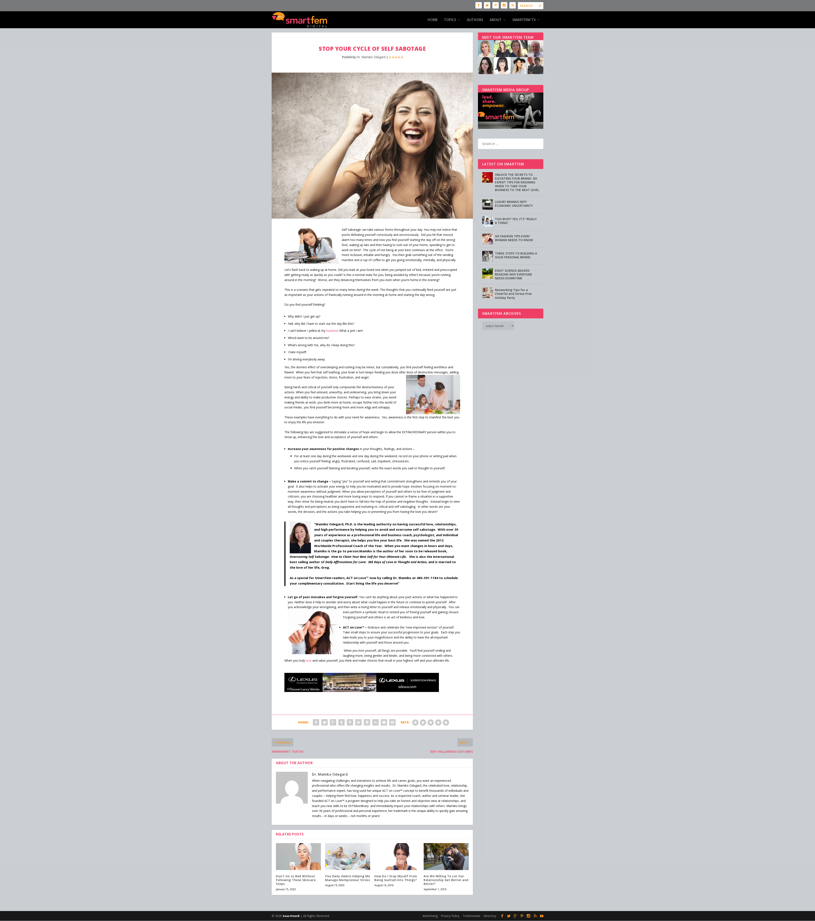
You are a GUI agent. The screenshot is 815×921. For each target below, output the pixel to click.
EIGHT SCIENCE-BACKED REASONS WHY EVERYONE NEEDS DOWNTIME (513, 274)
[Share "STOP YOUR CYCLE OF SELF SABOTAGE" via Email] (384, 722)
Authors (475, 20)
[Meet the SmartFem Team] (511, 73)
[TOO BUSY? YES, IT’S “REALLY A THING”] (487, 222)
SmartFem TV (524, 20)
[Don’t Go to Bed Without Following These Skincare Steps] (298, 856)
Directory (489, 916)
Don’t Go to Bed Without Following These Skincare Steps (296, 880)
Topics (450, 20)
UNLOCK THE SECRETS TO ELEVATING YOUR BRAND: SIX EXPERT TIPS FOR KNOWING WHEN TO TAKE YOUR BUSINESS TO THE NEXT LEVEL (517, 182)
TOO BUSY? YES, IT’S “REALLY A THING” (516, 221)
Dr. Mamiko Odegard (371, 57)
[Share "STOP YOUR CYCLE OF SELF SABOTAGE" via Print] (392, 722)
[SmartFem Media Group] (511, 128)
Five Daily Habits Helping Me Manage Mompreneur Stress (347, 878)
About (496, 20)
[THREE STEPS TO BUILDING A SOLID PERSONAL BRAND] (487, 256)
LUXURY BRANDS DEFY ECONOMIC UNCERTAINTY (514, 204)
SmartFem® (291, 916)
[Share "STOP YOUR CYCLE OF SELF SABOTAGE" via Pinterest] (350, 722)
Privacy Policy (450, 916)
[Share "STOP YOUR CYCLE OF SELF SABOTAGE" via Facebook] (316, 722)
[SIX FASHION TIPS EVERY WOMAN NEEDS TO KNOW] (487, 239)
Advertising (430, 916)
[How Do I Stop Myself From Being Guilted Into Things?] (396, 856)
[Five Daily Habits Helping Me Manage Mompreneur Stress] (347, 856)
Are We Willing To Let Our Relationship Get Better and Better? (446, 880)
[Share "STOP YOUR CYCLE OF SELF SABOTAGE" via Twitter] (324, 722)
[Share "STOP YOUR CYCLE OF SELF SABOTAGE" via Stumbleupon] (375, 722)
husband (332, 331)
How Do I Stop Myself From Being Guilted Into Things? (395, 878)
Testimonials (471, 916)
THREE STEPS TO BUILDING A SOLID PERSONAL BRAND (516, 255)
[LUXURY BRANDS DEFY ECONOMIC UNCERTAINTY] (487, 204)
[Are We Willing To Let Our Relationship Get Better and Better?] (446, 856)
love (309, 660)
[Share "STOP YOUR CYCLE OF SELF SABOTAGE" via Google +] (333, 722)
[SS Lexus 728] (361, 691)
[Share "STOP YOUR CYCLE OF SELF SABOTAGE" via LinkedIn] (358, 722)
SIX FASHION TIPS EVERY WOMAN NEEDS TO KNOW (514, 238)
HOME (433, 20)
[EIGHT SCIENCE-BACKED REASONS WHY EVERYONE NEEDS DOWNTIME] (487, 273)
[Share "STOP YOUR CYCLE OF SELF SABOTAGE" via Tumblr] (341, 722)
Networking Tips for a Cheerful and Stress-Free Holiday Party (513, 294)
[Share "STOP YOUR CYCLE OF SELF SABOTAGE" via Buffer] (367, 722)
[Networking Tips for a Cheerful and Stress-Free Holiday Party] (487, 292)
